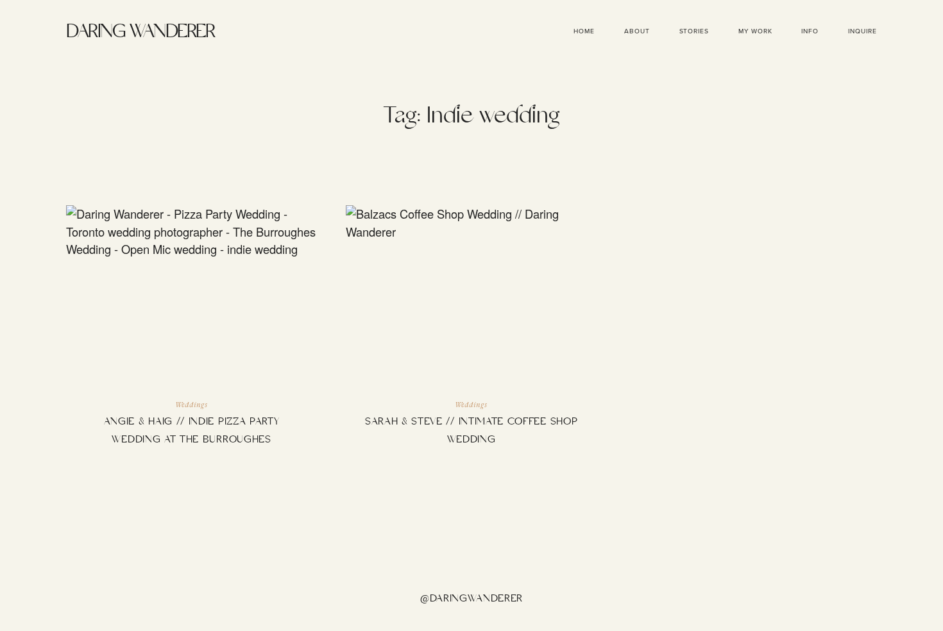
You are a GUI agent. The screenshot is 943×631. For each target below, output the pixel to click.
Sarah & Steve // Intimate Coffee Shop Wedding (471, 335)
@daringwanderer (471, 599)
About (637, 31)
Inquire (862, 31)
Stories (694, 31)
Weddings (191, 405)
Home (584, 31)
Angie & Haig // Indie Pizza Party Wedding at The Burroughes (191, 335)
